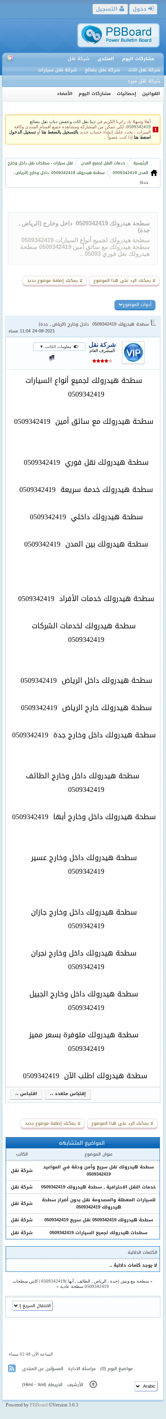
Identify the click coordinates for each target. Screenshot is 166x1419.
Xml (41, 1385)
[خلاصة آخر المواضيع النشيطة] (12, 1370)
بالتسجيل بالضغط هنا (60, 132)
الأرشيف (75, 1385)
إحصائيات (126, 93)
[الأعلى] (93, 1386)
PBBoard (39, 1405)
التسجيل (107, 9)
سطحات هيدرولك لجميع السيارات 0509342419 (98, 1233)
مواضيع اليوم (120, 1368)
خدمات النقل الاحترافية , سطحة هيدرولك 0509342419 (98, 1187)
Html (28, 1385)
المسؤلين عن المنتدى (42, 1368)
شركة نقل (78, 59)
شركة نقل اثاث (144, 70)
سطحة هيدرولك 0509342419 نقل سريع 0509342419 (98, 1220)
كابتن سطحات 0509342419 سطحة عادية (60, 1284)
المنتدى (106, 59)
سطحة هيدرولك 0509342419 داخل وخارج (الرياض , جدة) (94, 324)
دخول (140, 9)
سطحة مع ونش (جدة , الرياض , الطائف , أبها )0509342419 (95, 1281)
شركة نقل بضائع (102, 70)
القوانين (151, 93)
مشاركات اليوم (138, 59)
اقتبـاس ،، (26, 1094)
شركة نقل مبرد (144, 81)
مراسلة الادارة (81, 1368)
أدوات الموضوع (137, 304)
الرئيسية (140, 163)
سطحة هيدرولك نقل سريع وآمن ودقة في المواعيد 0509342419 (98, 1170)
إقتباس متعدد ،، (68, 1094)
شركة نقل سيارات (57, 70)
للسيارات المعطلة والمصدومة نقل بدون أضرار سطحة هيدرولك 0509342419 (99, 1203)
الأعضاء (65, 93)
